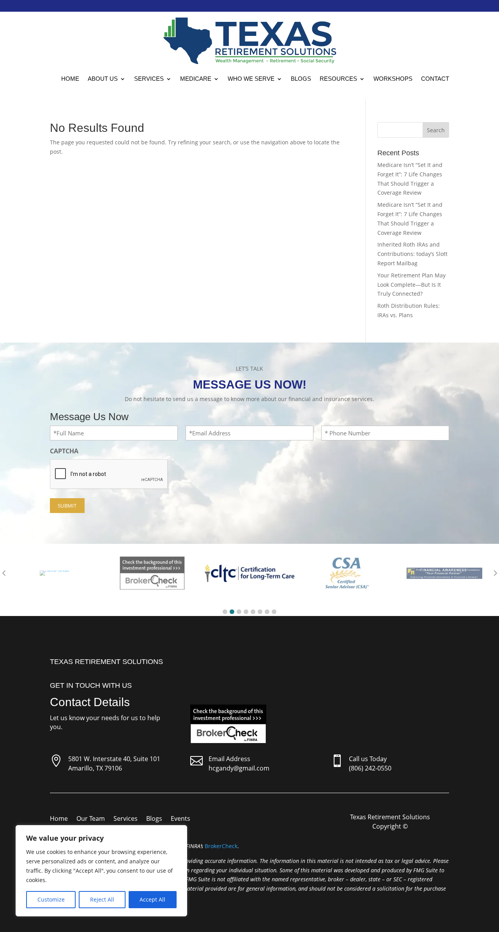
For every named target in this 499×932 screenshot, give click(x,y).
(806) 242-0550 (370, 768)
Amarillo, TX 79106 (95, 768)
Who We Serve (251, 78)
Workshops (392, 78)
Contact (435, 78)
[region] (101, 870)
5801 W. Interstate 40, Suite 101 (114, 758)
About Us (103, 78)
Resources (338, 78)
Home (70, 78)
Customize (51, 899)
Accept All (152, 899)
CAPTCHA (64, 451)
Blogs (301, 78)
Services (149, 78)
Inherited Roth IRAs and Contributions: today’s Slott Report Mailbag (412, 254)
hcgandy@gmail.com (239, 768)
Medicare (195, 78)
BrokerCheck (221, 846)
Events (180, 819)
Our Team (90, 819)
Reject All (102, 899)
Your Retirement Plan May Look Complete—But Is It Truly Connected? (411, 285)
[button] (225, 611)
